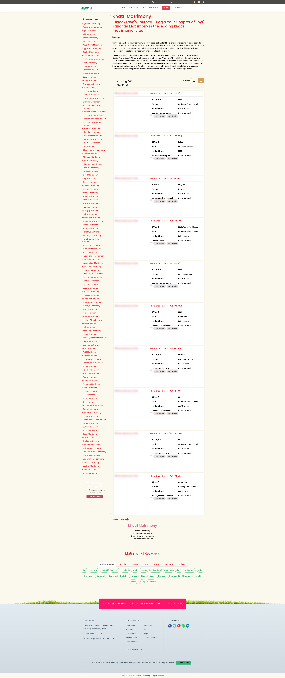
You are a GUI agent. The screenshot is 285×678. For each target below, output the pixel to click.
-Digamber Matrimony (92, 164)
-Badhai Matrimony (90, 52)
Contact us (130, 625)
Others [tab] (182, 564)
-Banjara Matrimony (91, 73)
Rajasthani (189, 570)
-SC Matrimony (88, 395)
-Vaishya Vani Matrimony (93, 459)
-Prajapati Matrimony (91, 359)
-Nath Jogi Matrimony (91, 330)
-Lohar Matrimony (90, 284)
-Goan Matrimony (90, 171)
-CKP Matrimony (89, 146)
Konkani (151, 582)
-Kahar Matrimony (90, 192)
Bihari (178, 570)
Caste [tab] (135, 564)
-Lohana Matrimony (90, 281)
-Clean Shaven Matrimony (93, 150)
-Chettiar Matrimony (91, 143)
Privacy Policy (131, 637)
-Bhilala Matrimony (90, 91)
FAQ (90, 2)
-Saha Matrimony (89, 387)
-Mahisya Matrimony (91, 305)
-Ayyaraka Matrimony (91, 48)
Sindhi (144, 576)
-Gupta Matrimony (90, 182)
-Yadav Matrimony (90, 473)
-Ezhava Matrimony (90, 167)
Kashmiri (113, 576)
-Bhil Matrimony (89, 87)
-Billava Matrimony (90, 94)
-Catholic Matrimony (91, 128)
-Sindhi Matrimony (90, 409)
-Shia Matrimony (89, 402)
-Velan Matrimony (90, 469)
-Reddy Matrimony (90, 380)
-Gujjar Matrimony (90, 178)
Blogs (146, 633)
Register (178, 8)
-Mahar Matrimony (90, 298)
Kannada (168, 570)
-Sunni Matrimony (90, 427)
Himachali (100, 576)
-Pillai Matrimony (89, 355)
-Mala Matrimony (89, 309)
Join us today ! (183, 663)
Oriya (200, 570)
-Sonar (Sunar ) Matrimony (94, 419)
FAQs (146, 629)
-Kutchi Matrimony (90, 252)
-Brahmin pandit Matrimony (94, 111)
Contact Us (153, 8)
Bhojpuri (161, 576)
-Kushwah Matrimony (91, 249)
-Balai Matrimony (89, 62)
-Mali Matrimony (89, 313)
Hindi (84, 570)
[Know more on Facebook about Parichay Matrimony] (194, 2)
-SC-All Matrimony (90, 398)
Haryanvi (88, 576)
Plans (142, 8)
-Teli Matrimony (89, 437)
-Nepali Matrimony (90, 341)
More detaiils (172, 116)
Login (165, 8)
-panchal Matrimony (91, 345)
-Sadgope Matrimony (91, 384)
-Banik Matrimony (90, 70)
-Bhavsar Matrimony (91, 84)
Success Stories (132, 641)
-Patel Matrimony (90, 348)
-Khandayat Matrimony (92, 217)
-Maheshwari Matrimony (93, 302)
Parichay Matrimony (134, 649)
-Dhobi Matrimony (90, 160)
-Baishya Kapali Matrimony (93, 59)
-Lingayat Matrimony (91, 270)
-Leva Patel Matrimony (92, 259)
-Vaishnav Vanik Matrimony (94, 452)
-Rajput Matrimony (90, 366)
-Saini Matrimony (89, 391)
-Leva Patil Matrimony (91, 266)
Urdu (152, 576)
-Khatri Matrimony (90, 228)
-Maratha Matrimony (91, 316)
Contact (98, 2)
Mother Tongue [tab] (107, 564)
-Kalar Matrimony (90, 200)
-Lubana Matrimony (90, 288)
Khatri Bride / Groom (174, 103)
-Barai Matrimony (89, 77)
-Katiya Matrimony (90, 214)
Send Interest (159, 116)
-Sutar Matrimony (90, 430)
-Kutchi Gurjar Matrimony (93, 256)
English (123, 576)
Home (123, 8)
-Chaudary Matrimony (92, 132)
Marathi (114, 570)
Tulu (142, 582)
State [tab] (156, 564)
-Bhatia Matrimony (90, 80)
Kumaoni (187, 576)
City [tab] (146, 564)
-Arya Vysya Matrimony (92, 45)
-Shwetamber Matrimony (93, 405)
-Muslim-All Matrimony (92, 320)
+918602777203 (159, 2)
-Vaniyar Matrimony (91, 466)
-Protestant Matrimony (92, 362)
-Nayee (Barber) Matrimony (94, 338)
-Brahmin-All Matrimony (92, 115)
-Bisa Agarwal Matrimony (93, 98)
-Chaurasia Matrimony (92, 135)
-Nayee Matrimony (90, 334)
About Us (129, 629)
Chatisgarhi (174, 576)
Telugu (144, 570)
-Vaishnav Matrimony (91, 444)
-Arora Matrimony (90, 38)
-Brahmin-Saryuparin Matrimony (91, 123)
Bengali (104, 570)
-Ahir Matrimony (89, 34)
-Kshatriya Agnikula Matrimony (90, 240)
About (83, 2)
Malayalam (155, 570)
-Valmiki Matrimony (90, 462)
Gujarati (93, 570)
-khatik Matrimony (90, 224)
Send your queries (95, 496)
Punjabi (125, 570)
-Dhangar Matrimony (91, 157)
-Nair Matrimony (89, 327)
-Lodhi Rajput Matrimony (92, 273)
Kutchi (198, 576)
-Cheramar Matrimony (92, 139)
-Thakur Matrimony (90, 441)
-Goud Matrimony (90, 175)
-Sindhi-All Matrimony (91, 412)
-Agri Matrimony (89, 30)
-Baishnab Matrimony (91, 55)
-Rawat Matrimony (90, 377)
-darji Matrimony (89, 153)
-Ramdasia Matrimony (92, 373)
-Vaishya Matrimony (91, 455)
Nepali (133, 582)
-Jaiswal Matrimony (90, 185)
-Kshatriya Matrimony (91, 232)
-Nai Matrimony (89, 323)
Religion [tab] (123, 564)
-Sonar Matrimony (90, 416)
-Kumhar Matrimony (91, 245)
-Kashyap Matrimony (91, 203)
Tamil (134, 570)
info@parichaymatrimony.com (179, 2)
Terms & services (151, 637)
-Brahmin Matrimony (91, 102)
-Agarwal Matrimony (91, 23)
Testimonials (131, 633)
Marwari (133, 576)
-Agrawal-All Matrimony (92, 27)
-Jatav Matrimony (90, 189)
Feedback (148, 625)
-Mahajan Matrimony (91, 295)
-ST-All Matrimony (90, 423)
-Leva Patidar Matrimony (93, 263)
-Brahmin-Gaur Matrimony (94, 119)
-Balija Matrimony (89, 66)
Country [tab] (169, 564)
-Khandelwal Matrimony (92, 221)
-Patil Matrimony (89, 352)
